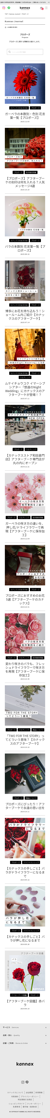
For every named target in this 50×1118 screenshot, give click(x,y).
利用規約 (14, 1096)
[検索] (9, 52)
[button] (47, 8)
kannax (25, 1064)
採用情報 (38, 1092)
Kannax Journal (14, 14)
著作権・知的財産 (30, 1106)
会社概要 (29, 1092)
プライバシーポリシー (30, 1096)
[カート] (41, 8)
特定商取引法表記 (25, 1099)
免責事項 (16, 1106)
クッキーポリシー (34, 1103)
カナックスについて (15, 1092)
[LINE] (27, 1082)
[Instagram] (22, 1082)
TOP (6, 14)
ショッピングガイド (17, 1103)
